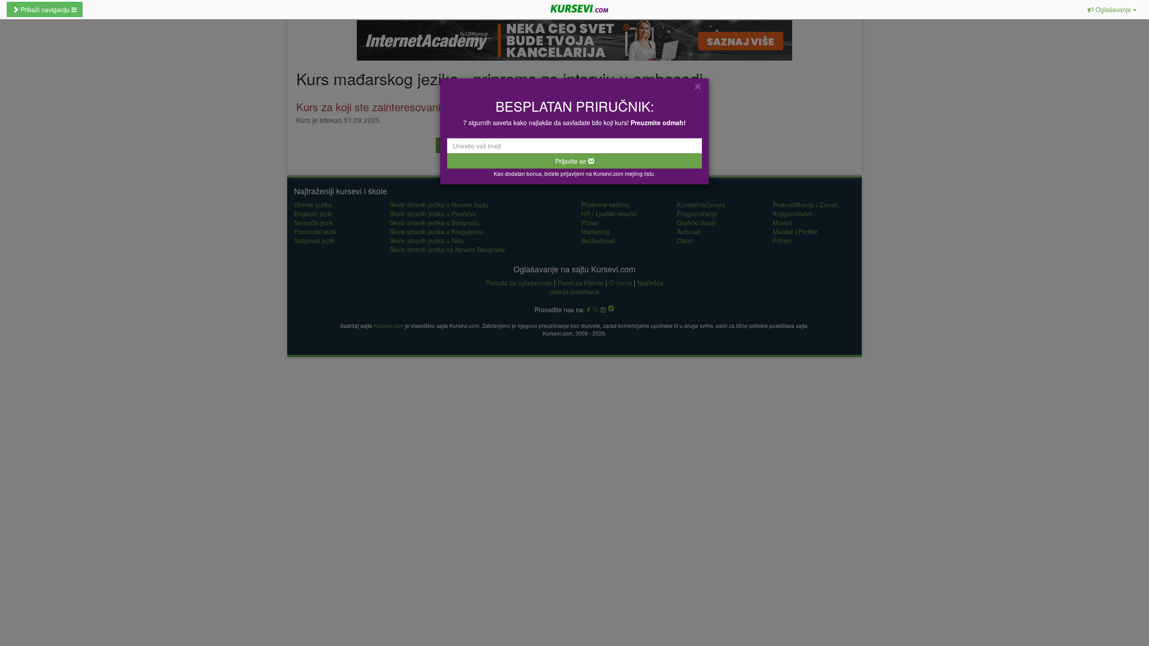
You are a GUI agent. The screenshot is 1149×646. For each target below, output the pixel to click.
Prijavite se (571, 161)
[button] (1112, 9)
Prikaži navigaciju (45, 9)
